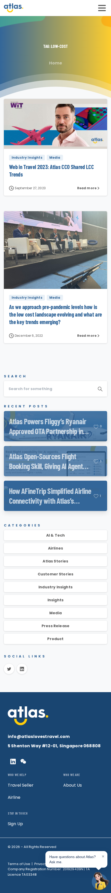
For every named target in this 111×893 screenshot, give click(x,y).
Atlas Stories (55, 561)
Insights (55, 600)
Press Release (55, 625)
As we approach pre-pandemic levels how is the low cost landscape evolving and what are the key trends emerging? (55, 314)
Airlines (55, 548)
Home (55, 63)
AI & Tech (55, 535)
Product (55, 638)
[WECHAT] (23, 761)
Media (55, 613)
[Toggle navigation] (102, 8)
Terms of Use (19, 863)
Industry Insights (55, 587)
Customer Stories (56, 574)
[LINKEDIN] (13, 761)
